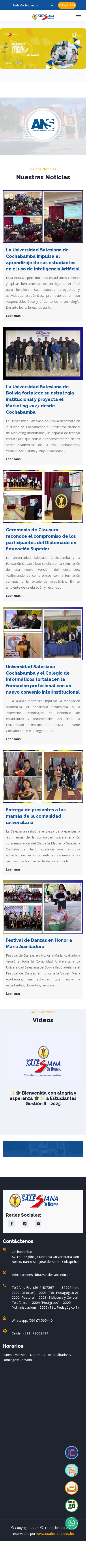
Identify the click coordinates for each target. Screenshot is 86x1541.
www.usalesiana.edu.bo (55, 1533)
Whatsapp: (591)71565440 (32, 1320)
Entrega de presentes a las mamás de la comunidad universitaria (36, 816)
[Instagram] (25, 1224)
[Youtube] (38, 1224)
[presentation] (6, 48)
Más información (43, 71)
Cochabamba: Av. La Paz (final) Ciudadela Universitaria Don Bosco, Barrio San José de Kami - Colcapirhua (45, 1256)
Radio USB (68, 5)
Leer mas (13, 315)
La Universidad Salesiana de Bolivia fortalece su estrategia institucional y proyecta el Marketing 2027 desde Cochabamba (40, 399)
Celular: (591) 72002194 (30, 1333)
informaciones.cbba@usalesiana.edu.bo (41, 1274)
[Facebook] (12, 1224)
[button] (70, 129)
